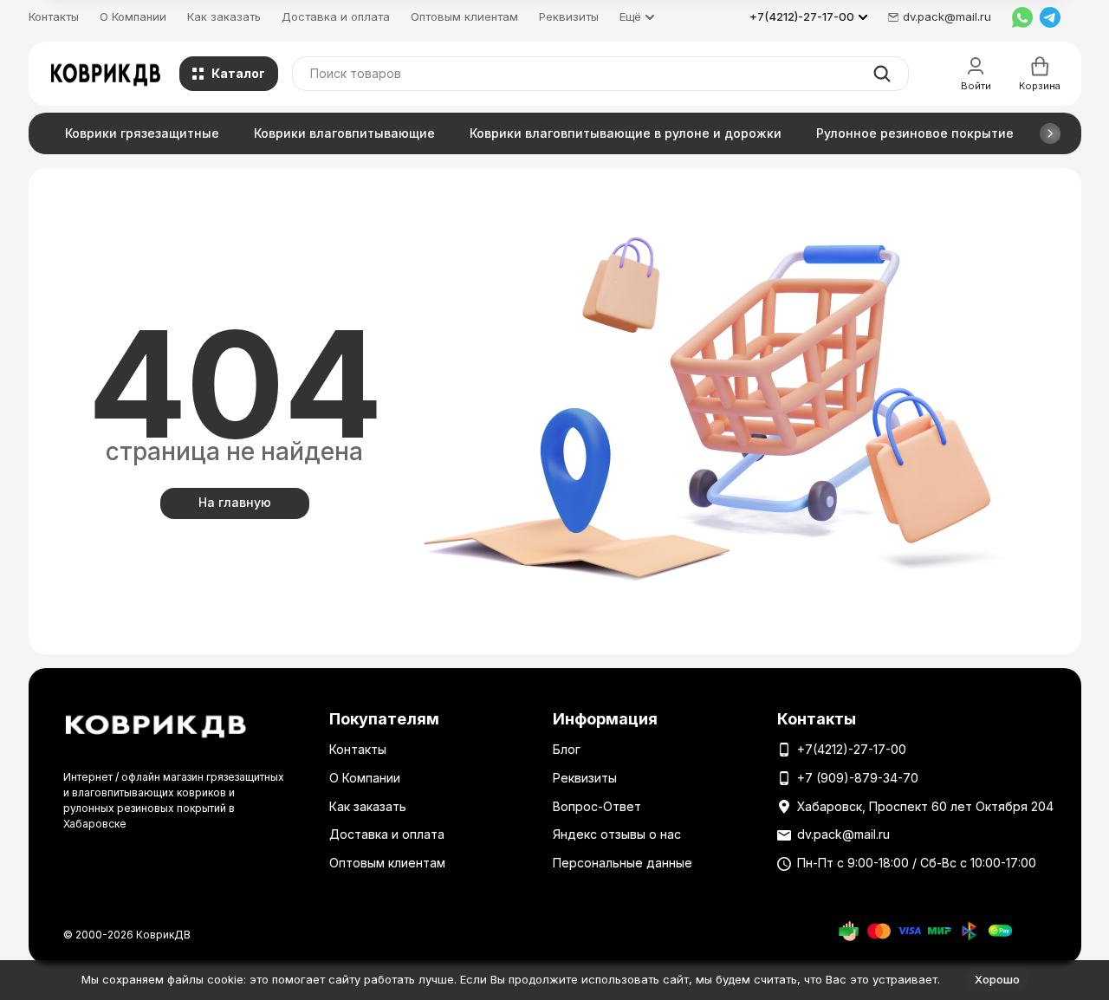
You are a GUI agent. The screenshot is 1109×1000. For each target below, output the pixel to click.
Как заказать (224, 16)
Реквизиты (569, 16)
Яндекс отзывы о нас (617, 834)
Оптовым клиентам (464, 16)
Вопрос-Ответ (597, 806)
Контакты (54, 16)
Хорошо (997, 979)
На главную (234, 502)
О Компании (133, 16)
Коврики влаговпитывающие (344, 133)
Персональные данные (622, 862)
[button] (1050, 133)
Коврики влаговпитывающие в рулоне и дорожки (625, 133)
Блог (566, 749)
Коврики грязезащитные (142, 133)
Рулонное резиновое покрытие (915, 133)
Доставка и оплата (336, 16)
